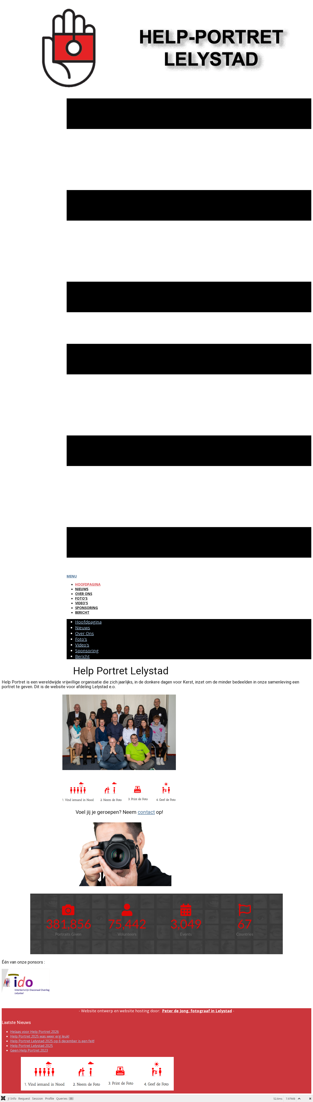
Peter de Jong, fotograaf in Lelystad (197, 1010)
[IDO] (26, 993)
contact (146, 812)
